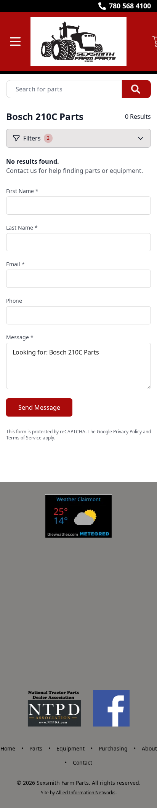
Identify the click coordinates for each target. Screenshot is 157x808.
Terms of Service (24, 437)
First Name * (22, 191)
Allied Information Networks (85, 792)
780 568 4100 (130, 5)
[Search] (136, 89)
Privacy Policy (127, 431)
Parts (35, 748)
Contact (82, 762)
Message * (20, 337)
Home (7, 748)
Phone (14, 300)
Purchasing (113, 748)
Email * (15, 264)
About (149, 748)
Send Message (39, 407)
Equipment (70, 748)
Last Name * (22, 227)
